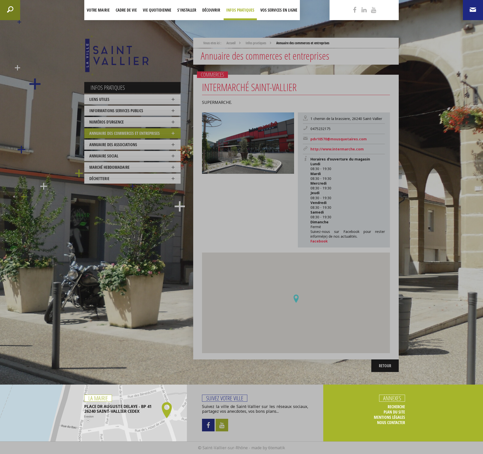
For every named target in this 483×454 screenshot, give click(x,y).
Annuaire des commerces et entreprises (124, 133)
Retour (385, 365)
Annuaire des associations (113, 144)
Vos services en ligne (278, 10)
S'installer (186, 10)
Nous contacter (391, 422)
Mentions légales (389, 417)
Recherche (396, 406)
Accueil (230, 42)
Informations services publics (116, 110)
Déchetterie (99, 178)
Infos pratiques (240, 10)
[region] (296, 303)
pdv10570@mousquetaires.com (338, 139)
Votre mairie (98, 10)
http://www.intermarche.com (337, 149)
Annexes (392, 398)
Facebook (319, 241)
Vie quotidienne (157, 10)
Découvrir (211, 10)
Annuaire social (103, 156)
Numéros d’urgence (106, 122)
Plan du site (394, 412)
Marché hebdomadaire (109, 167)
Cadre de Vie (126, 10)
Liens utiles (99, 99)
